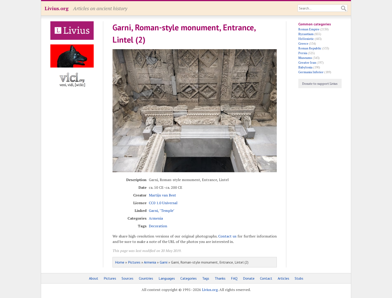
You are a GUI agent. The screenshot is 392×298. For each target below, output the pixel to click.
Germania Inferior (310, 72)
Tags (205, 278)
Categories (188, 278)
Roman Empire (308, 29)
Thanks (220, 278)
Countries (146, 278)
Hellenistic (306, 38)
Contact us (227, 236)
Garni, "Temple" (161, 210)
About (93, 278)
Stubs (299, 278)
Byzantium (306, 34)
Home (119, 262)
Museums (305, 58)
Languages (167, 278)
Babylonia (305, 67)
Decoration (158, 225)
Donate (249, 278)
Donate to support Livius (320, 83)
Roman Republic (309, 48)
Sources (127, 278)
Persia (302, 53)
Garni (163, 262)
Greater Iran (307, 62)
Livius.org (56, 8)
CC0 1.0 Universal (163, 202)
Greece (303, 43)
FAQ (234, 278)
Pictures (134, 262)
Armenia (156, 218)
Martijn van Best (162, 195)
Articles (283, 278)
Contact (266, 278)
